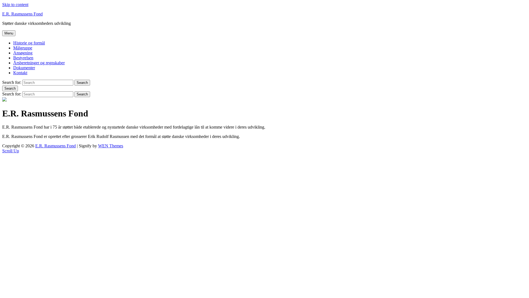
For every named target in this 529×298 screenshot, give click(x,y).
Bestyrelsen (23, 57)
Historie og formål (29, 43)
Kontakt (20, 72)
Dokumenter (24, 67)
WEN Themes (110, 145)
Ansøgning (23, 52)
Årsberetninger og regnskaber (39, 62)
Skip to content (15, 4)
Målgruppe (22, 48)
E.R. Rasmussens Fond (22, 14)
